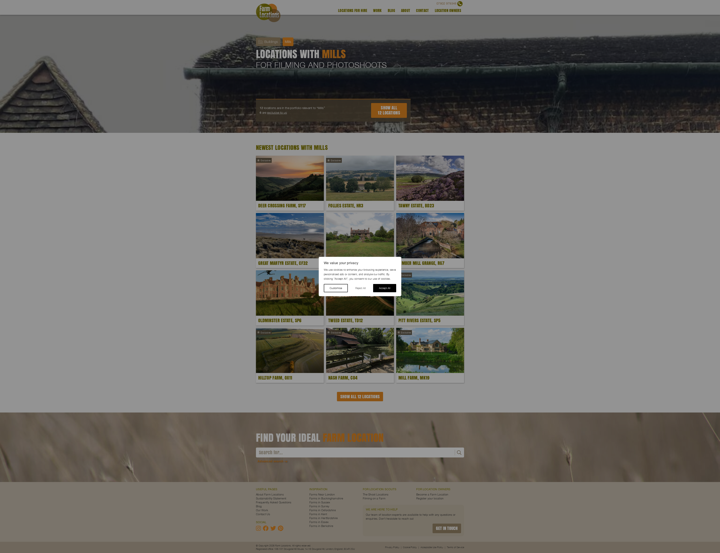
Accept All (384, 288)
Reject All (360, 288)
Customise (336, 288)
